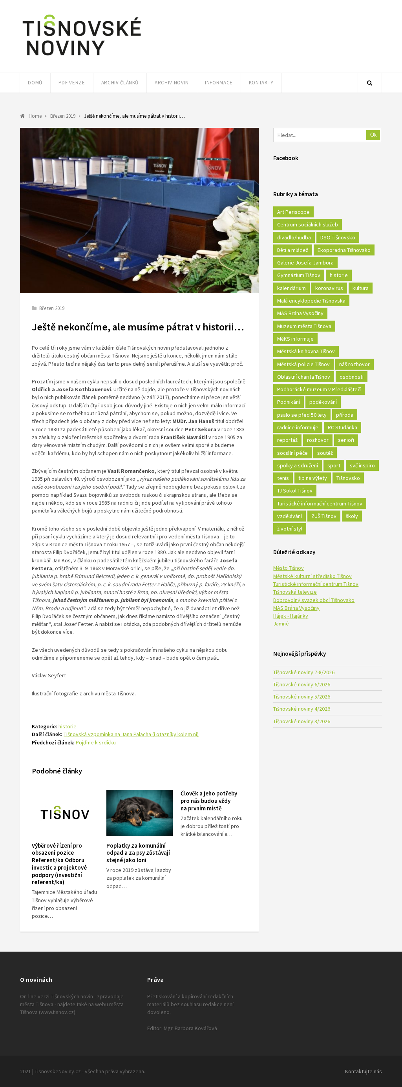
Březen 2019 (51, 308)
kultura (361, 288)
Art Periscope (293, 211)
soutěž (325, 452)
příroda (344, 414)
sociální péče (292, 452)
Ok (373, 135)
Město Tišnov (288, 567)
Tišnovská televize (295, 591)
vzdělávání (289, 516)
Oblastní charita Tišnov (303, 376)
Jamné (281, 623)
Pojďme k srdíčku (96, 742)
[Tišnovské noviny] (81, 56)
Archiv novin (172, 82)
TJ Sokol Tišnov (294, 490)
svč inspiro (362, 465)
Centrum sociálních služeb (307, 224)
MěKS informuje (295, 338)
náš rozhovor (354, 364)
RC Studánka (342, 427)
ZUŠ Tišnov (323, 516)
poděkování (323, 401)
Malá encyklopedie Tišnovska (311, 300)
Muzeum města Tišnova (304, 326)
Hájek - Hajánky (290, 615)
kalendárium (291, 288)
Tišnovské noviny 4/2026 (301, 708)
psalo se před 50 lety (302, 414)
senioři (346, 439)
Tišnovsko (348, 477)
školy (352, 516)
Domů (35, 82)
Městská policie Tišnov (303, 364)
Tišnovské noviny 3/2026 (301, 721)
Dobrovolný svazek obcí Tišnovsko (313, 600)
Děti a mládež (292, 250)
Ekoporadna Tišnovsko (344, 250)
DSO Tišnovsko (337, 237)
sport (333, 465)
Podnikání (288, 401)
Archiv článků (120, 82)
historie (67, 726)
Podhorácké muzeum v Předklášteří (319, 389)
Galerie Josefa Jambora (305, 262)
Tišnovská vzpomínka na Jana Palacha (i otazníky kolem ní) (131, 734)
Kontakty (261, 82)
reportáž (287, 439)
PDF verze (71, 82)
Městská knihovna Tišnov (306, 351)
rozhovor (318, 439)
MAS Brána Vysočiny (300, 313)
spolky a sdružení (297, 465)
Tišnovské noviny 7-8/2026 (303, 672)
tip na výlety (312, 477)
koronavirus (329, 288)
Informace (219, 82)
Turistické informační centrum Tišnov (319, 503)
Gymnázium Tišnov (298, 275)
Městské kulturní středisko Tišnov (312, 576)
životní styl (289, 528)
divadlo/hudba (294, 237)
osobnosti (352, 376)
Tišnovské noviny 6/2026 (301, 684)
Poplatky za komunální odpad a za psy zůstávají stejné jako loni (138, 853)
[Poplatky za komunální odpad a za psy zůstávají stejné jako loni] (139, 813)
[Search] (370, 83)
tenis (283, 477)
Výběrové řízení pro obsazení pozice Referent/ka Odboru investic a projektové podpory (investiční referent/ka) (59, 864)
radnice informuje (297, 427)
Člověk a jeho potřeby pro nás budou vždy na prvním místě (209, 801)
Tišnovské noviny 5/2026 (301, 696)
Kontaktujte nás (363, 1071)
